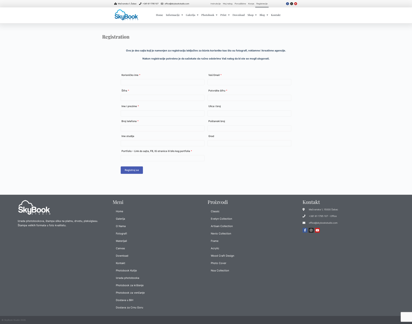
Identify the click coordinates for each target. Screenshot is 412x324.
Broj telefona (130, 121)
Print (223, 15)
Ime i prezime (130, 106)
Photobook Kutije (126, 270)
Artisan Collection (222, 226)
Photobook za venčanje (130, 292)
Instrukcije (216, 3)
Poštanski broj (216, 121)
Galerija (190, 15)
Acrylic (215, 248)
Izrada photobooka (127, 277)
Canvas (120, 248)
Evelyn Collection (221, 218)
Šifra (125, 90)
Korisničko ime (131, 75)
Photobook (207, 15)
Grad (211, 136)
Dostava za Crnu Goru (129, 307)
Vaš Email (215, 75)
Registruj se (132, 170)
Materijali (121, 240)
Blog (262, 15)
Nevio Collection (221, 233)
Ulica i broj (214, 106)
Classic (215, 211)
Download (239, 15)
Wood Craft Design (222, 255)
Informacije (173, 15)
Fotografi (121, 233)
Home (159, 15)
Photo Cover (218, 263)
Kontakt (276, 15)
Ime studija (128, 136)
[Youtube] (295, 3)
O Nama (121, 226)
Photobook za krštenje (130, 285)
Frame (214, 240)
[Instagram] (291, 3)
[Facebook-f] (287, 3)
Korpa (251, 3)
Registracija (261, 3)
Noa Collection (220, 270)
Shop (250, 15)
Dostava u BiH (124, 300)
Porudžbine (240, 3)
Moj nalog (227, 3)
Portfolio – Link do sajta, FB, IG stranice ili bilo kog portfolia (157, 151)
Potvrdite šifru (217, 90)
